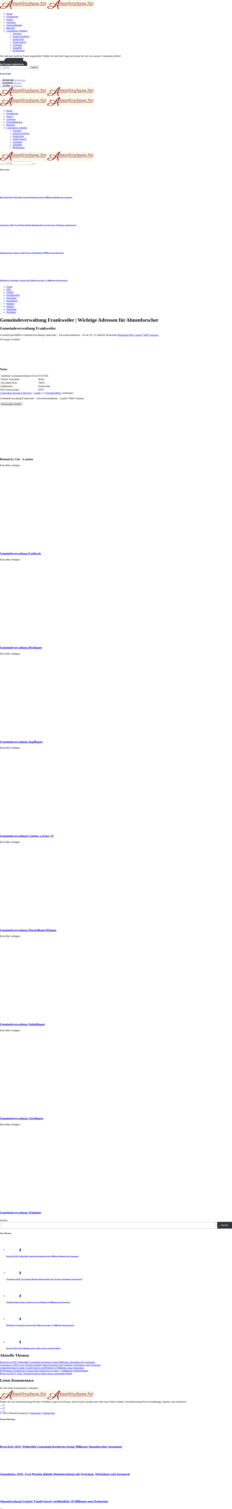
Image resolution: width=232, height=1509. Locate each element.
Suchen (3, 1220)
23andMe (17, 47)
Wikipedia (11, 309)
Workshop (11, 298)
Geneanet (17, 45)
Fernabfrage (12, 16)
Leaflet (37, 393)
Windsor (10, 303)
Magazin (10, 28)
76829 (146, 335)
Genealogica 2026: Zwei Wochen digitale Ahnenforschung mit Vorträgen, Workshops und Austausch (38, 225)
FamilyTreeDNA (21, 36)
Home (9, 13)
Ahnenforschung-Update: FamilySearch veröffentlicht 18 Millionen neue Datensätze (32, 253)
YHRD (10, 292)
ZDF (8, 289)
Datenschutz (49, 1413)
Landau (138, 335)
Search (34, 67)
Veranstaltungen (14, 25)
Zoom (9, 286)
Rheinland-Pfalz (126, 335)
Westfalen (11, 312)
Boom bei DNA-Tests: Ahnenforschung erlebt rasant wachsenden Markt (33, 1348)
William (10, 306)
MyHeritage (19, 50)
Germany (154, 335)
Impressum (35, 1413)
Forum (9, 19)
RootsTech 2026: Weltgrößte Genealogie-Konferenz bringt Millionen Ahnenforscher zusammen (36, 197)
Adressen (11, 22)
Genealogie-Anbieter (16, 30)
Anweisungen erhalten (11, 404)
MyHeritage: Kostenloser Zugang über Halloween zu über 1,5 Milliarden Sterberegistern (34, 280)
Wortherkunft (13, 295)
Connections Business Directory (16, 393)
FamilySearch (19, 42)
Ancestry (17, 33)
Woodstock (12, 300)
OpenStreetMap (53, 393)
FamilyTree (18, 39)
